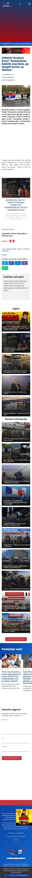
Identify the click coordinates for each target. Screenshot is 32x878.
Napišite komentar (8, 80)
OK (6, 875)
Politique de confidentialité (16, 833)
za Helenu (5, 251)
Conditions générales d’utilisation (16, 836)
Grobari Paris (11, 249)
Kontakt (16, 840)
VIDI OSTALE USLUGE (16, 639)
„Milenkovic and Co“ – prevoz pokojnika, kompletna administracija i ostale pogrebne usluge (16, 205)
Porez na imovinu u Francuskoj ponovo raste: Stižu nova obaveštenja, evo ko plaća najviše (11, 676)
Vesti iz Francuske (8, 77)
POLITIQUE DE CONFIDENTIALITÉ (18, 875)
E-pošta (4, 746)
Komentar (5, 719)
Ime (3, 738)
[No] (30, 872)
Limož (20, 249)
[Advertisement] (16, 23)
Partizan (26, 249)
